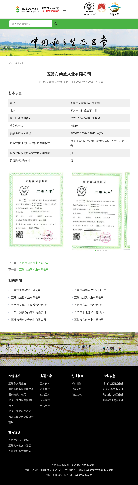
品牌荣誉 (45, 400)
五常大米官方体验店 (19, 445)
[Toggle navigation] (64, 9)
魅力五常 (45, 394)
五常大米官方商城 (18, 440)
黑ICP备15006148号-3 (59, 474)
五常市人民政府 (17, 383)
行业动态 (77, 394)
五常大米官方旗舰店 (19, 451)
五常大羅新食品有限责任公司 (28, 312)
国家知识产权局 (17, 394)
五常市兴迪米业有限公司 (89, 319)
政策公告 (77, 389)
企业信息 (43, 81)
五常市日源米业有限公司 (34, 262)
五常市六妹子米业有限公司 (90, 304)
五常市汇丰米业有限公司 (26, 290)
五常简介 (45, 383)
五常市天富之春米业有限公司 (28, 319)
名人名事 (45, 405)
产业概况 (45, 389)
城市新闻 (77, 383)
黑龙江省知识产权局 (19, 411)
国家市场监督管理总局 (21, 389)
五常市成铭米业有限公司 (26, 297)
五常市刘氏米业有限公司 (89, 297)
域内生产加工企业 (113, 394)
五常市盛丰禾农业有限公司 (90, 290)
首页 (10, 63)
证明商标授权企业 (58, 81)
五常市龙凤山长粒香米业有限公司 (31, 304)
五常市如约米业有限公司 (34, 269)
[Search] (56, 23)
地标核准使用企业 (113, 400)
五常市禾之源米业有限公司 (90, 312)
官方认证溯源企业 (113, 383)
